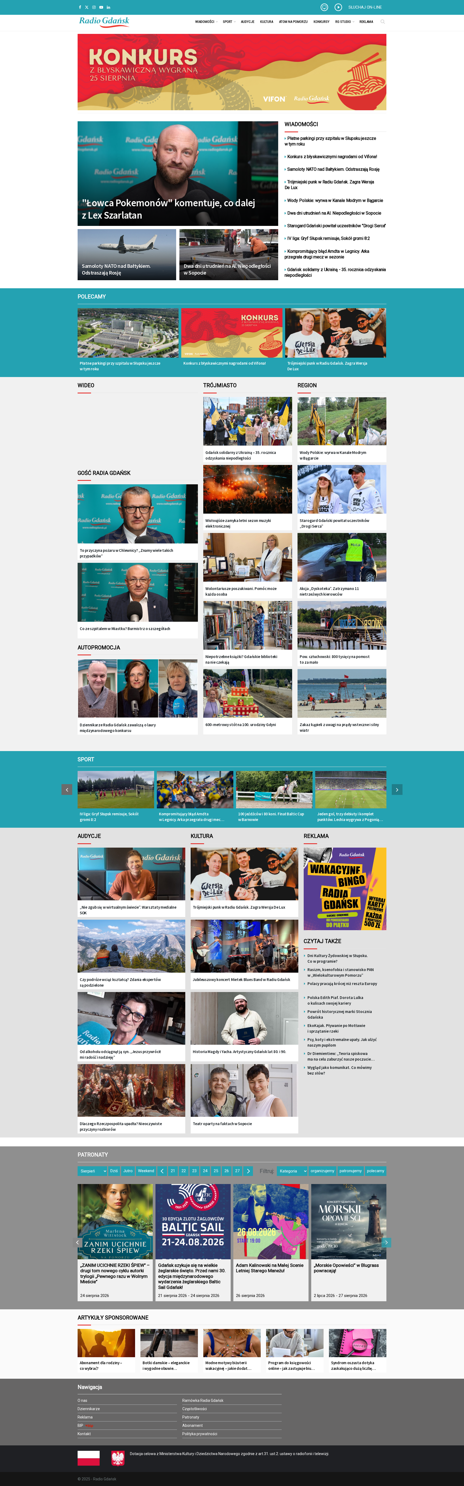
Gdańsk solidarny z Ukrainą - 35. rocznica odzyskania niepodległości (335, 272)
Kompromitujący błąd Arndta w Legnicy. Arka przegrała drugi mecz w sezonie (327, 254)
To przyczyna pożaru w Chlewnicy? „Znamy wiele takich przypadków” (126, 553)
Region (307, 385)
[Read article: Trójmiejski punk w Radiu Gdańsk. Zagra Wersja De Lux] (335, 336)
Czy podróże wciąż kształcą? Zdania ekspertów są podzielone (120, 982)
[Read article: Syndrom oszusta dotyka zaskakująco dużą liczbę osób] (357, 1345)
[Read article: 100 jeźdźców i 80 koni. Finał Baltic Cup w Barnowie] (274, 792)
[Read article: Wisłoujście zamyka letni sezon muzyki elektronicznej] (247, 490)
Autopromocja (99, 647)
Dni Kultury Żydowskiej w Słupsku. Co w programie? (337, 958)
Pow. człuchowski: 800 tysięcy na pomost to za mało (334, 659)
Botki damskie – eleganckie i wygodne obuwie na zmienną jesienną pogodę (166, 1365)
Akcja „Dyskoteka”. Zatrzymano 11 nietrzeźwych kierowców (329, 591)
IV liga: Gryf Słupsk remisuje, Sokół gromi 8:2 (328, 238)
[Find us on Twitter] (87, 7)
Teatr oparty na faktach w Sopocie (222, 1123)
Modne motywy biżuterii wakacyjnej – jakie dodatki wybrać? (228, 1365)
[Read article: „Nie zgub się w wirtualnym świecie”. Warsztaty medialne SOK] (131, 878)
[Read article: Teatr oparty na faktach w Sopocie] (244, 1094)
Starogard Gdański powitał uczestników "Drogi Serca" (336, 225)
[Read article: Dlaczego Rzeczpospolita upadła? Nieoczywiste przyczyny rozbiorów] (131, 1094)
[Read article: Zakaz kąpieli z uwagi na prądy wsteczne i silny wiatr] (342, 694)
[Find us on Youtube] (101, 7)
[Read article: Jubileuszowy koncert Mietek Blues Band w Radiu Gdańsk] (244, 950)
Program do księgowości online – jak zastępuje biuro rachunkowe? (291, 1365)
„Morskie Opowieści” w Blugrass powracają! (346, 1268)
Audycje (247, 22)
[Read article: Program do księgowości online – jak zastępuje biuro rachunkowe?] (295, 1345)
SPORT (86, 759)
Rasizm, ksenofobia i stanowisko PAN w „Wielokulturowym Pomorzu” (340, 972)
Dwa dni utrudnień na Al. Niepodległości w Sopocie (227, 269)
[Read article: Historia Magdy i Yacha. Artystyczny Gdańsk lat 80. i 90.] (244, 1022)
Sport (227, 22)
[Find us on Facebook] (80, 7)
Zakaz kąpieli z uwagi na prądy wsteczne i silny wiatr (339, 727)
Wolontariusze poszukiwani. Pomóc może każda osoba (241, 591)
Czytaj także (322, 941)
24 (205, 1170)
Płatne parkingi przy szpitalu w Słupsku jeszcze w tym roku (330, 141)
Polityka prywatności (199, 1434)
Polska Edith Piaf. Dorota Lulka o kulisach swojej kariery (335, 1000)
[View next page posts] (397, 789)
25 (216, 1170)
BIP (81, 1425)
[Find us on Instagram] (94, 7)
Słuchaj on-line (365, 7)
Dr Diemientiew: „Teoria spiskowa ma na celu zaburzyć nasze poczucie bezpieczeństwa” (339, 1056)
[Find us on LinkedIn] (108, 7)
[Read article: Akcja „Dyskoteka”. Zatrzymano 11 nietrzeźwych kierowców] (342, 558)
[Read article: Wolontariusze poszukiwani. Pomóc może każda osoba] (247, 558)
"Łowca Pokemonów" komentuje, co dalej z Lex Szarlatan (168, 209)
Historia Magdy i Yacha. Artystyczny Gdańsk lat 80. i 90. (239, 1051)
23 (194, 1170)
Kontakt (84, 1434)
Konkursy (321, 22)
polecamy (375, 1170)
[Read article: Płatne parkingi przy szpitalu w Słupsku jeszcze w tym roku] (128, 336)
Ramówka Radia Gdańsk (202, 1400)
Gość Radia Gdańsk (104, 473)
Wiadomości (204, 22)
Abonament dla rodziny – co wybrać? (101, 1365)
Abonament (192, 1425)
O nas (82, 1400)
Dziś (114, 1170)
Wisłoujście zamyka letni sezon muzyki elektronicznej (238, 523)
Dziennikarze (89, 1409)
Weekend (146, 1170)
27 (237, 1170)
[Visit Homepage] (104, 21)
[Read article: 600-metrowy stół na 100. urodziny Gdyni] (247, 694)
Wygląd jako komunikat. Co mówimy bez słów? (339, 1070)
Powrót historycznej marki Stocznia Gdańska (339, 1014)
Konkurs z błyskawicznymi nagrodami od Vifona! (332, 156)
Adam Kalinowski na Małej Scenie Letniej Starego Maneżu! (269, 1268)
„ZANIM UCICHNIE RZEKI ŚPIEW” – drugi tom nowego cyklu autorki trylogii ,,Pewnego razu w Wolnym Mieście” (115, 1273)
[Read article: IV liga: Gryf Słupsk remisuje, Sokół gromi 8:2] (116, 792)
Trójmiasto (220, 385)
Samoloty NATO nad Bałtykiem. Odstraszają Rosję (116, 269)
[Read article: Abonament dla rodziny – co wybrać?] (106, 1345)
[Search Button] (382, 21)
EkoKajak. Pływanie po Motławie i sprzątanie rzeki (336, 1028)
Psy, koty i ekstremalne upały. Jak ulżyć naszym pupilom (342, 1042)
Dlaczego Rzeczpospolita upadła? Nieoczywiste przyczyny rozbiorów (121, 1126)
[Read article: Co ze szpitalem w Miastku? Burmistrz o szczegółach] (138, 596)
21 (173, 1170)
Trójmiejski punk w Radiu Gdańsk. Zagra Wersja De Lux (329, 184)
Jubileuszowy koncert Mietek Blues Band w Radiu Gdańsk (241, 979)
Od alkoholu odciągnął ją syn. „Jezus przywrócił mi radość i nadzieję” (120, 1054)
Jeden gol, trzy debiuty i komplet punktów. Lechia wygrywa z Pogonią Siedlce (348, 816)
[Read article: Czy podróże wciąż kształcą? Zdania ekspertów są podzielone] (131, 950)
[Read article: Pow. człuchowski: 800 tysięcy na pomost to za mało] (342, 626)
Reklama (366, 22)
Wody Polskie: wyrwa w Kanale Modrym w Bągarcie (335, 200)
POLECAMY (92, 296)
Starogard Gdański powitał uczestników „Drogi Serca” (334, 523)
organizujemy (322, 1170)
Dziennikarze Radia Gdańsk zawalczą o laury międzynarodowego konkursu (117, 727)
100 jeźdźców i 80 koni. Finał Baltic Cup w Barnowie (271, 816)
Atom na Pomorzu (293, 22)
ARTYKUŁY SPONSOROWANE (113, 1317)
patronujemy (351, 1170)
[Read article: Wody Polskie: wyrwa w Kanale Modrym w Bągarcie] (342, 422)
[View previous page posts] (66, 789)
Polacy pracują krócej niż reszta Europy (342, 983)
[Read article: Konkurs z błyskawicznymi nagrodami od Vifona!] (231, 336)
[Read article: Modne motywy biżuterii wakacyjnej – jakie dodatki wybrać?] (232, 1345)
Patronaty (190, 1417)
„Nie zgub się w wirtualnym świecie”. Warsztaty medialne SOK (128, 910)
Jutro (128, 1170)
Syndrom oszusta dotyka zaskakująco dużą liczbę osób (352, 1365)
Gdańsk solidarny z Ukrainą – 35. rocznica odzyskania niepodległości (240, 455)
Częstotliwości (194, 1409)
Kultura (266, 22)
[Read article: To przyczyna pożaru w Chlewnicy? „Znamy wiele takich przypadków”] (138, 518)
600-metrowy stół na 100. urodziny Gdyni (240, 724)
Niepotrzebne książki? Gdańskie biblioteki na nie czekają (241, 659)
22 (184, 1170)
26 (226, 1170)
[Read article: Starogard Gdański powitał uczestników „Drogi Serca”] (342, 490)
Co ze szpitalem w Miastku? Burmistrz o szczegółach (125, 628)
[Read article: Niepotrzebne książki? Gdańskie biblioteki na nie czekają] (247, 626)
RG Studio (343, 22)
